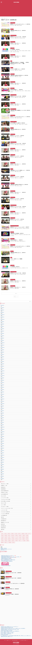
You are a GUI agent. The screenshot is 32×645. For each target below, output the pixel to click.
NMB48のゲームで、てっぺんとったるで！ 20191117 (19, 227)
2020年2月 (2, 450)
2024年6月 (2, 328)
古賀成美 (23, 50)
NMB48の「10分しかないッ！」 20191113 (18, 287)
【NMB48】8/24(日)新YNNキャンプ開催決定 (6, 558)
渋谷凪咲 (2, 540)
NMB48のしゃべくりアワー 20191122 (17, 135)
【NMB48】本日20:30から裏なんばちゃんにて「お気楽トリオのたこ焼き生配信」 (10, 556)
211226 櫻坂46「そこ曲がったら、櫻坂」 (7, 632)
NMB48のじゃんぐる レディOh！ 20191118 (18, 206)
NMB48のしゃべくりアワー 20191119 (17, 198)
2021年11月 (2, 401)
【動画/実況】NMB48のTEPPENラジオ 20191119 (19, 184)
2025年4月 (2, 305)
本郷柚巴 (26, 90)
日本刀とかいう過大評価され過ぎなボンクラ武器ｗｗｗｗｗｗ (8, 559)
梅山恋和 (14, 51)
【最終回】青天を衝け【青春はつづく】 (7, 636)
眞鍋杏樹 (9, 540)
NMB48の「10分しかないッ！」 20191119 (18, 192)
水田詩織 (17, 51)
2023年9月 (2, 349)
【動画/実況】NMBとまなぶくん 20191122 (17, 129)
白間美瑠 (6, 540)
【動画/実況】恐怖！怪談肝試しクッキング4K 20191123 (20, 110)
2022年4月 (2, 389)
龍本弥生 (13, 542)
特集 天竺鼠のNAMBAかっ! (15, 640)
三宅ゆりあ (17, 220)
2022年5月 (2, 387)
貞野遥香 (28, 540)
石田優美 (23, 207)
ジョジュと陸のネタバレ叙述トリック (23, 640)
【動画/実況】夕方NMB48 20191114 (16, 233)
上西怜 (17, 50)
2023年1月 (2, 368)
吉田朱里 (2, 535)
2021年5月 (2, 415)
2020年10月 (2, 431)
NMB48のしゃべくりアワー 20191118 (17, 219)
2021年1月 (2, 424)
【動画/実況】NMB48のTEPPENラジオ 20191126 (19, 75)
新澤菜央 (20, 25)
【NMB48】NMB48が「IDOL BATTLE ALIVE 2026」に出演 (8, 557)
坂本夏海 (21, 220)
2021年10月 (2, 403)
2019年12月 (2, 455)
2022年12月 (2, 370)
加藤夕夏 (23, 533)
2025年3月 (2, 307)
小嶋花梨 (17, 25)
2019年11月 (2, 457)
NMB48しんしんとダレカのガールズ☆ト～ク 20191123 (20, 116)
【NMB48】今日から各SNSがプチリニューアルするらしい (7, 555)
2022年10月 (2, 375)
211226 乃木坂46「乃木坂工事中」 (6, 633)
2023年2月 (2, 366)
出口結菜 (16, 533)
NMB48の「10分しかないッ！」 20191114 (18, 280)
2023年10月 (2, 347)
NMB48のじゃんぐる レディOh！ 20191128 (18, 36)
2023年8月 (2, 352)
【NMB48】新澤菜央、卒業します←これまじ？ (6, 560)
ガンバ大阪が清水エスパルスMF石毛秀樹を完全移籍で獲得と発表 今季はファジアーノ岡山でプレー (16, 635)
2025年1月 (2, 312)
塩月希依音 (12, 535)
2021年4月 (2, 417)
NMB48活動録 (16, 2)
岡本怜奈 (17, 157)
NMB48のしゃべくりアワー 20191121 (17, 156)
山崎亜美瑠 (21, 177)
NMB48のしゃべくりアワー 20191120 (17, 176)
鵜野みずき (23, 241)
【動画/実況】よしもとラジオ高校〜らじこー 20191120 (20, 170)
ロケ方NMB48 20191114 (14, 266)
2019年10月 (2, 459)
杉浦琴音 (20, 157)
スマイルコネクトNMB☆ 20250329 (12, 594)
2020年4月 (2, 445)
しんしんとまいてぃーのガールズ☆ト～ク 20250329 (14, 583)
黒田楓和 (10, 542)
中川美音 (20, 50)
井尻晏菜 (17, 90)
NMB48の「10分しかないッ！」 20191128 (18, 43)
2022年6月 (2, 384)
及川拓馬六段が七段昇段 (4, 634)
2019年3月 (2, 476)
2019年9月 (2, 462)
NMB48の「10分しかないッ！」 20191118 (18, 212)
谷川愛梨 (24, 540)
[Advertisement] (16, 10)
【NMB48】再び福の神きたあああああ (6, 630)
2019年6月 (2, 469)
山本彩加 (19, 76)
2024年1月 (2, 340)
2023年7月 (2, 354)
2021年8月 (2, 408)
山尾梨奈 (17, 165)
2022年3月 (2, 391)
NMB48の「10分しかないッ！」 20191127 (18, 56)
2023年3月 (2, 363)
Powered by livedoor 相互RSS (5, 565)
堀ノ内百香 (23, 234)
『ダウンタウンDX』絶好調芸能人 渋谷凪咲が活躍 (6, 561)
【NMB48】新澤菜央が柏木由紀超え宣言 (7, 627)
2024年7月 (2, 326)
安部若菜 (17, 144)
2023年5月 (2, 359)
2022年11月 (2, 373)
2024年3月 (2, 335)
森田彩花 (20, 70)
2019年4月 (2, 473)
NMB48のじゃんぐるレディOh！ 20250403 (13, 572)
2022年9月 (2, 377)
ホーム (5, 640)
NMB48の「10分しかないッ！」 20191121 (17, 149)
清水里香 (23, 144)
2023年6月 (2, 356)
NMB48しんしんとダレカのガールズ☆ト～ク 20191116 (20, 246)
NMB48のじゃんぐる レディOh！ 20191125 (18, 96)
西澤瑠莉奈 (27, 228)
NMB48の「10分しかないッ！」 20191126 (18, 83)
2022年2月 (2, 394)
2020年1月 (2, 452)
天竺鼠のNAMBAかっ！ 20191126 (16, 89)
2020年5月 (2, 443)
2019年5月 (2, 471)
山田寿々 (11, 51)
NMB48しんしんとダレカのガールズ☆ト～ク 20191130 (20, 24)
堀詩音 (17, 76)
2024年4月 (2, 333)
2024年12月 (2, 314)
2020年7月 (2, 438)
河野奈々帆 (23, 97)
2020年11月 (2, 429)
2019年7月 (2, 466)
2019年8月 (2, 464)
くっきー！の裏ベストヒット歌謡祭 (16, 258)
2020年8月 (2, 436)
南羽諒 (20, 97)
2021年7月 (2, 410)
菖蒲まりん (20, 540)
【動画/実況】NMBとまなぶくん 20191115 (17, 252)
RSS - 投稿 (2, 569)
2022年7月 (2, 382)
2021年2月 (2, 422)
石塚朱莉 (11, 91)
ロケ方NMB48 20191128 (14, 49)
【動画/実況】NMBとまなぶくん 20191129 (18, 30)
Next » (16, 293)
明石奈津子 (20, 228)
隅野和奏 (2, 542)
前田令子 (17, 70)
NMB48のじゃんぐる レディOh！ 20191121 (18, 143)
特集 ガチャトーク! (9, 640)
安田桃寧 (26, 50)
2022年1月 (2, 396)
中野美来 (9, 533)
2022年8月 (2, 380)
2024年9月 (2, 321)
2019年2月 (2, 478)
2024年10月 (2, 319)
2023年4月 (2, 361)
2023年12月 (2, 342)
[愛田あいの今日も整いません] (5, 564)
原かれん (17, 177)
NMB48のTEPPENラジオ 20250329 (12, 588)
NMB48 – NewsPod (4, 548)
